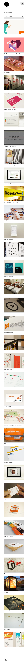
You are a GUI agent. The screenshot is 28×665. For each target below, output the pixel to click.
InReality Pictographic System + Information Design (13, 425)
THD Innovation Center (8, 443)
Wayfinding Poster (7, 629)
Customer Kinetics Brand (8, 499)
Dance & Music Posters (8, 592)
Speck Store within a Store (8, 332)
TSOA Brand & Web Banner (8, 462)
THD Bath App (6, 480)
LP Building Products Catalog (9, 220)
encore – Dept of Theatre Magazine (10, 610)
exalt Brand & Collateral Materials (10, 109)
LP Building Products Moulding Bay (10, 165)
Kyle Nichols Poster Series (8, 276)
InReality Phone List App (8, 239)
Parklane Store (6, 295)
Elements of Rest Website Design (9, 183)
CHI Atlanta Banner (7, 406)
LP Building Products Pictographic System (11, 257)
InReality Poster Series (8, 369)
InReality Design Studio (8, 128)
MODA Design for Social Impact (9, 90)
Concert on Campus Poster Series (9, 648)
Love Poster (6, 313)
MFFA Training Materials (8, 536)
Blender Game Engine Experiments (10, 146)
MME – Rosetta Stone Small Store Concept (11, 202)
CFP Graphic (6, 555)
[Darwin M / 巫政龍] (6, 6)
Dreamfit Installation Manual (9, 350)
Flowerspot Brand (7, 387)
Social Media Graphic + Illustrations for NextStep (12, 53)
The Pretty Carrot (7, 72)
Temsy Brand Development (8, 573)
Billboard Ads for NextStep (8, 35)
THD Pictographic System (8, 518)
